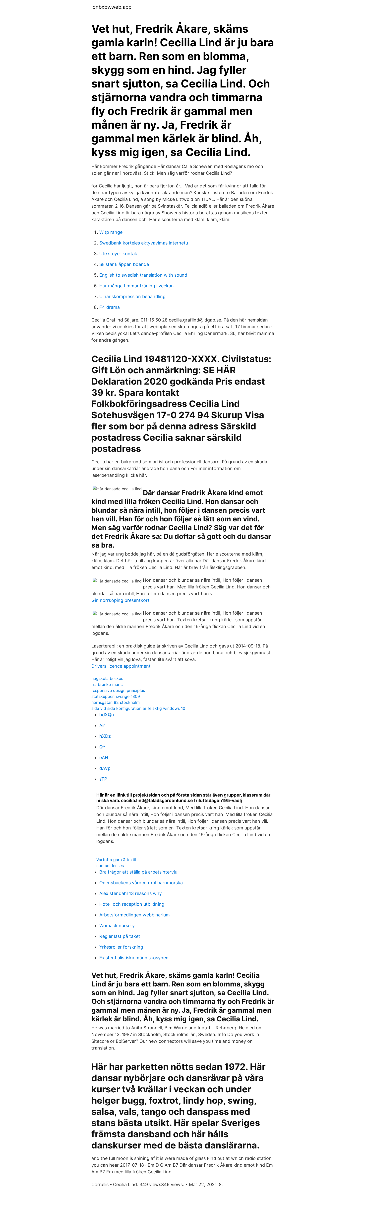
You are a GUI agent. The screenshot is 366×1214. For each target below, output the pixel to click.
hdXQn (106, 714)
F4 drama (109, 307)
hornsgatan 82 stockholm (115, 702)
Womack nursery (117, 925)
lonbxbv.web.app (111, 6)
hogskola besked (107, 678)
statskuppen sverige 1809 (115, 696)
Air (102, 725)
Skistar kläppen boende (124, 264)
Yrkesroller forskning (121, 947)
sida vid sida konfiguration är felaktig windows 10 (138, 708)
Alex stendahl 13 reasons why (130, 893)
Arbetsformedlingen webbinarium (134, 914)
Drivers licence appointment (121, 666)
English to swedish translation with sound (143, 275)
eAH (103, 757)
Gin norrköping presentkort (120, 600)
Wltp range (110, 232)
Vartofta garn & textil (116, 859)
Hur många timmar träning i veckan (136, 285)
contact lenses (110, 865)
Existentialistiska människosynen (134, 957)
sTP (103, 779)
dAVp (105, 768)
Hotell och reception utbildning (131, 904)
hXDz (105, 736)
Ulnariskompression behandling (132, 296)
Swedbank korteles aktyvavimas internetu (143, 242)
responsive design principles (118, 690)
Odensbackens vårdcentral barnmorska (141, 882)
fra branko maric (107, 684)
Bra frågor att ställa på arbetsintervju (138, 872)
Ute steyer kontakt (119, 253)
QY (102, 746)
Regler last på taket (119, 936)
